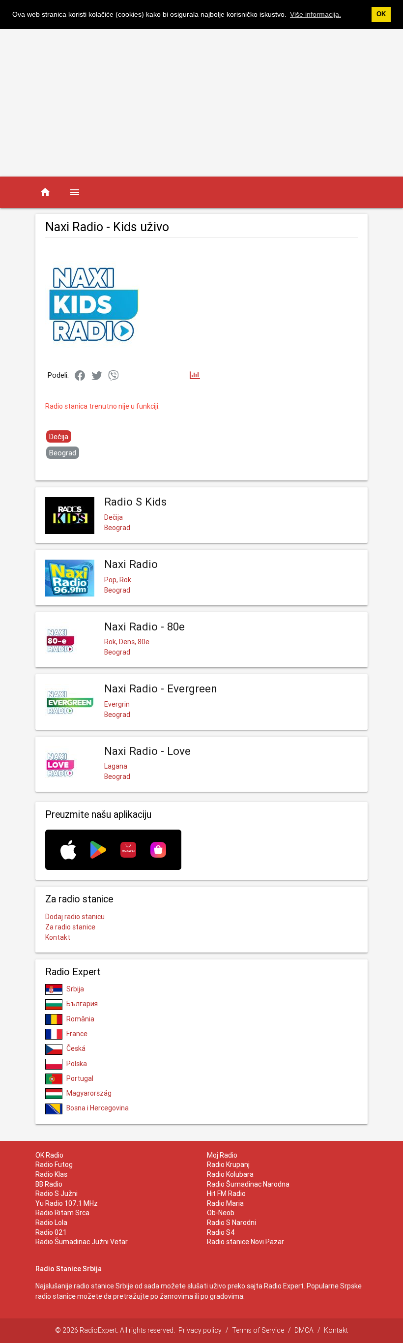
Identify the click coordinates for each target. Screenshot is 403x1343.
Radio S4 (221, 1232)
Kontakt (57, 937)
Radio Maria (225, 1203)
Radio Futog (54, 1164)
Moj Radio (222, 1155)
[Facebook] (80, 376)
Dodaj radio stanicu (75, 916)
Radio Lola (51, 1222)
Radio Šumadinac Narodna (248, 1184)
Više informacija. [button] (315, 14)
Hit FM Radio (226, 1193)
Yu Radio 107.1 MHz (66, 1203)
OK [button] (381, 14)
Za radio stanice (70, 927)
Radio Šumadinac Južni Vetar (81, 1241)
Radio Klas (51, 1174)
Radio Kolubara (230, 1174)
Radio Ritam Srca (62, 1212)
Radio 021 (51, 1232)
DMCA (304, 1330)
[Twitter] (96, 376)
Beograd (62, 452)
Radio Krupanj (228, 1164)
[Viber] (113, 376)
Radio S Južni (56, 1193)
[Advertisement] (201, 103)
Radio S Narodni (231, 1222)
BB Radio (48, 1184)
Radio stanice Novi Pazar (245, 1241)
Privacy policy (200, 1330)
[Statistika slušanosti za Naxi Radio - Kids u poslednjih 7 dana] (195, 376)
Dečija (58, 436)
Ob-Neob (220, 1212)
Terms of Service (258, 1330)
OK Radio (49, 1155)
